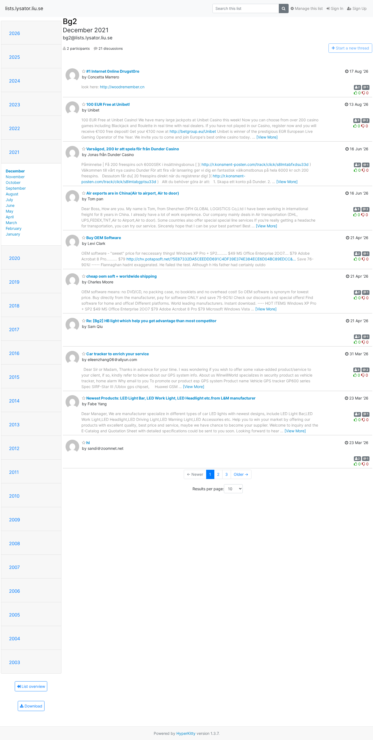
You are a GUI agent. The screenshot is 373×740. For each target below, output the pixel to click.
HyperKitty (186, 733)
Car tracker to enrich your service (117, 353)
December (15, 171)
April (10, 217)
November (15, 176)
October (13, 182)
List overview (32, 686)
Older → (241, 474)
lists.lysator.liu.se (24, 8)
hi (87, 442)
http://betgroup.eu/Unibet (193, 131)
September (16, 188)
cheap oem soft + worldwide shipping (121, 276)
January (13, 234)
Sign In (336, 8)
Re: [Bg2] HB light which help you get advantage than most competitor (151, 320)
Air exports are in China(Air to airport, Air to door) (132, 193)
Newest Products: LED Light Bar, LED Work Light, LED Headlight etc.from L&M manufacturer (170, 398)
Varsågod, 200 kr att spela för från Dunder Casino (132, 148)
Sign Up (359, 8)
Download (32, 706)
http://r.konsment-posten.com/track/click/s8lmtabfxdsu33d (255, 164)
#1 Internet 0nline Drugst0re (112, 71)
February (14, 228)
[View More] (267, 137)
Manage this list (308, 8)
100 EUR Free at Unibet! (107, 104)
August (12, 194)
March (11, 222)
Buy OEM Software (103, 237)
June (10, 205)
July (9, 199)
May (9, 211)
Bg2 (70, 21)
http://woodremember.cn (122, 86)
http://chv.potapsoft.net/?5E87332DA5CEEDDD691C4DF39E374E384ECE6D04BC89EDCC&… (211, 259)
